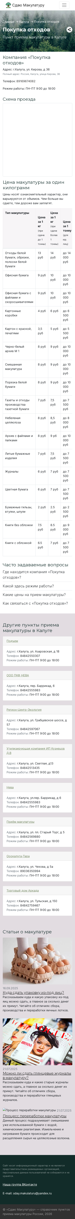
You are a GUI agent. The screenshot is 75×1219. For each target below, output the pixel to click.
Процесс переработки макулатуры (34, 1116)
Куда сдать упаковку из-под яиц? (33, 992)
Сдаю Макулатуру (27, 5)
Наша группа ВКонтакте (20, 1184)
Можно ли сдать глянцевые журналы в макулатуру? (37, 1075)
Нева (10, 787)
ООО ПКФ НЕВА (18, 675)
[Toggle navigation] (64, 5)
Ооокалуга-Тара (18, 856)
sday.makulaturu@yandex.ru (32, 1193)
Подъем (12, 641)
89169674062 (25, 81)
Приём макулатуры (20, 822)
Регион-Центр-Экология (24, 709)
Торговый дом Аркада (23, 890)
